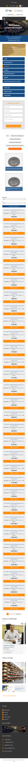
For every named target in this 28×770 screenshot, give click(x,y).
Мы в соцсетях (8, 751)
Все (7, 135)
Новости (6, 714)
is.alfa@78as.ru (8, 652)
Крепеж (6, 77)
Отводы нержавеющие (15, 139)
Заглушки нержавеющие (15, 148)
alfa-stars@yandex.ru (10, 748)
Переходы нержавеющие (15, 142)
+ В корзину (14, 219)
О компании (7, 710)
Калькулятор (7, 95)
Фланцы (6, 70)
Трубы (5, 58)
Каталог (6, 712)
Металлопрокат (8, 62)
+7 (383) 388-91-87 (10, 14)
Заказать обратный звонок (9, 695)
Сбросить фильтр (14, 206)
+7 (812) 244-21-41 (9, 651)
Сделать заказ (8, 91)
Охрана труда (7, 717)
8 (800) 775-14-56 (20, 14)
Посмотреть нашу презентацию (19, 688)
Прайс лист (7, 87)
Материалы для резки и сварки (12, 81)
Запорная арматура (9, 73)
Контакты (6, 719)
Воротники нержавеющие (17, 135)
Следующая (18, 614)
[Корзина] (7, 6)
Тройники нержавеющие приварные (15, 145)
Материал (4, 197)
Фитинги (6, 66)
